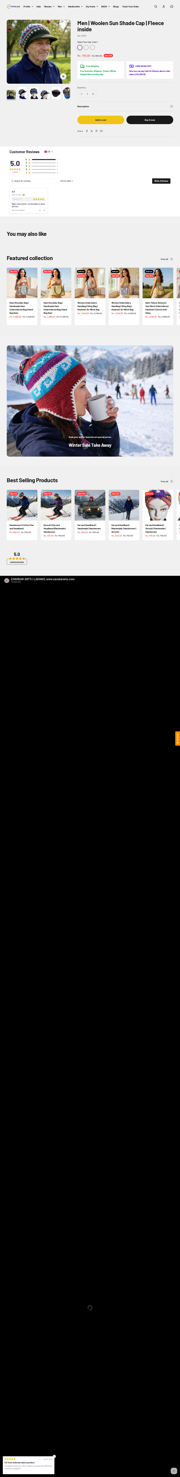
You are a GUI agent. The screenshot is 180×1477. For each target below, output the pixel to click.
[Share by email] (101, 131)
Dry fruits (90, 6)
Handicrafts (74, 6)
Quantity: (81, 87)
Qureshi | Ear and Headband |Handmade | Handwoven (55, 528)
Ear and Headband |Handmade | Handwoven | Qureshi (124, 528)
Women (48, 6)
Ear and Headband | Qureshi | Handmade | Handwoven (155, 528)
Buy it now (150, 119)
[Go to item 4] (45, 95)
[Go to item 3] (33, 93)
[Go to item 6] (67, 93)
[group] (90, 401)
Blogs (116, 6)
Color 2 (86, 47)
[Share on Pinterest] (96, 131)
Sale (38, 6)
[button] (40, 159)
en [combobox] (49, 151)
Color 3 (92, 47)
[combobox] (66, 181)
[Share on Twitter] (91, 131)
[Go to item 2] (22, 93)
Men (60, 6)
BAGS (104, 6)
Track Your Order (130, 6)
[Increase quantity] (93, 94)
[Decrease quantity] (81, 94)
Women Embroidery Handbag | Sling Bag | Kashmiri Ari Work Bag (88, 306)
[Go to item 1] (11, 95)
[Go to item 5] (56, 93)
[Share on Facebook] (87, 131)
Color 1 (79, 47)
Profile (26, 6)
